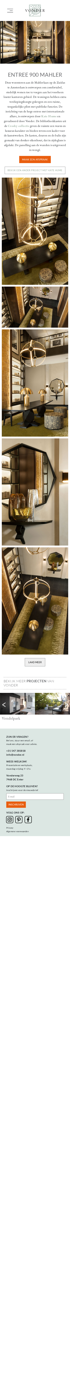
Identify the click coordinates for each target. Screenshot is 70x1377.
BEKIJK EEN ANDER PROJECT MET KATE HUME (35, 170)
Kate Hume (49, 116)
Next (66, 704)
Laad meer (35, 662)
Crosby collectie (18, 126)
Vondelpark (11, 718)
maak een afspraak (35, 159)
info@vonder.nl (15, 754)
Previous (4, 704)
